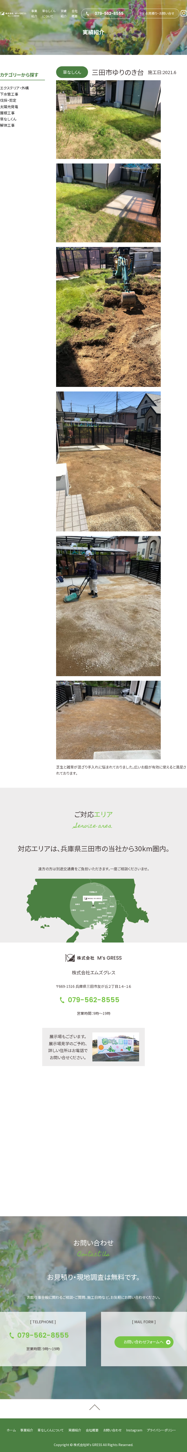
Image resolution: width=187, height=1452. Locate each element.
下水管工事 (9, 94)
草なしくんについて (51, 1430)
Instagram (134, 1430)
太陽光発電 (9, 106)
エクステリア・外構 (14, 88)
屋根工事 (7, 112)
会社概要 (92, 1430)
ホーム (11, 1430)
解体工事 (7, 125)
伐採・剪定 (8, 100)
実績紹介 (74, 1430)
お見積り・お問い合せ (159, 13)
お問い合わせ (112, 1430)
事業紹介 (26, 1430)
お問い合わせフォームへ (144, 1342)
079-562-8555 (109, 13)
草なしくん (8, 119)
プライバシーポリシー (161, 1430)
